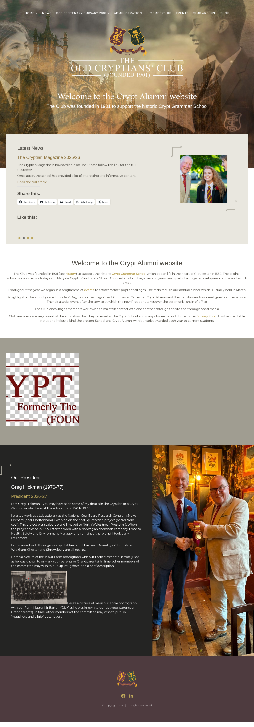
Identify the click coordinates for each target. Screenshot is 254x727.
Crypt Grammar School (129, 274)
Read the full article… (33, 182)
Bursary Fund (206, 316)
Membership (160, 13)
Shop (225, 13)
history (70, 274)
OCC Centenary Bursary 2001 (81, 13)
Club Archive (204, 13)
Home (29, 13)
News (47, 13)
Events (182, 13)
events (89, 290)
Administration (128, 13)
